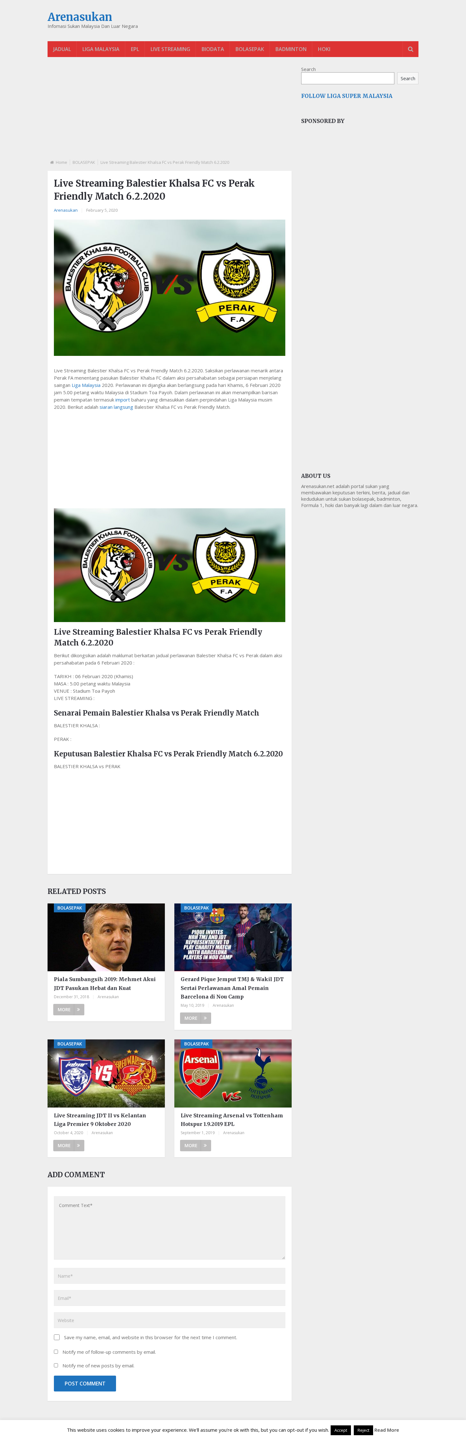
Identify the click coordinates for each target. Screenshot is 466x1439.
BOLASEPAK (250, 49)
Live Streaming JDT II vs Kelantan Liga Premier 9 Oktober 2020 (100, 1119)
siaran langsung (116, 407)
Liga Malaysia (86, 385)
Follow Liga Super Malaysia (346, 96)
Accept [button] (340, 1430)
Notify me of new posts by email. (98, 1365)
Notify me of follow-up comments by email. (109, 1352)
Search (308, 69)
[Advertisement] (170, 113)
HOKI (324, 49)
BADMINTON (291, 49)
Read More (386, 1430)
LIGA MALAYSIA (101, 49)
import (122, 399)
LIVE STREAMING (170, 49)
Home (61, 162)
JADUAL (62, 49)
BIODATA (213, 49)
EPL (135, 49)
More (64, 1009)
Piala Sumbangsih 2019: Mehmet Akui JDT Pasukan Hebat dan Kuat (105, 983)
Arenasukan (80, 17)
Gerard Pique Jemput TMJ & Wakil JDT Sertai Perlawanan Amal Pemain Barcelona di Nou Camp (232, 987)
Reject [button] (363, 1430)
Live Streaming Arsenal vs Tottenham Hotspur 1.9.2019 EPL (232, 1119)
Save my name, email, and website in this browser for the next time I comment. (150, 1337)
